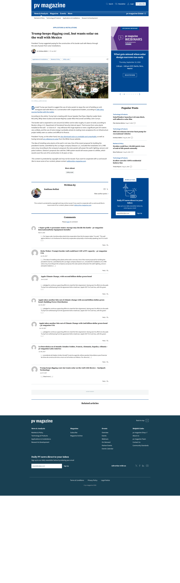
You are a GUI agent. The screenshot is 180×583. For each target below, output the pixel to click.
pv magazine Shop (139, 433)
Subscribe (73, 432)
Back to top (140, 420)
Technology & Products (53, 18)
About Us (136, 436)
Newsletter (121, 4)
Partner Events (107, 445)
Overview (105, 432)
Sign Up (139, 213)
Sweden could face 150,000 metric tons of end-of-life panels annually (129, 147)
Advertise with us (118, 466)
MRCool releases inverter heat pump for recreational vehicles (129, 132)
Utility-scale (66, 59)
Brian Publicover (117, 152)
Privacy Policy (92, 480)
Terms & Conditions (77, 480)
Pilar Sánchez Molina (119, 123)
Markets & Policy (39, 18)
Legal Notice (105, 480)
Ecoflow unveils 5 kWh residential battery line (127, 161)
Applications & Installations (71, 18)
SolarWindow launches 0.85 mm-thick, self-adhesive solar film (129, 118)
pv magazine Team (139, 439)
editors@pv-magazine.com (76, 161)
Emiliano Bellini (43, 51)
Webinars (105, 439)
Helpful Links (138, 428)
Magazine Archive (76, 436)
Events (63, 13)
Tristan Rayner (117, 167)
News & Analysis (41, 13)
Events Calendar (107, 449)
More (70, 13)
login (68, 222)
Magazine (54, 13)
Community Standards (141, 445)
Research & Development (90, 18)
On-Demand (106, 442)
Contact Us (136, 442)
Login (132, 4)
